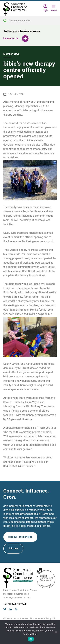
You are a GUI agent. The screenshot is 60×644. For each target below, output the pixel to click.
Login (45, 10)
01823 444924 (17, 603)
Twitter (4, 609)
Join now (13, 548)
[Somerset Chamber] (15, 9)
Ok (30, 639)
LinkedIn (11, 609)
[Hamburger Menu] (53, 6)
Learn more (10, 38)
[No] (56, 632)
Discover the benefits (20, 537)
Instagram (16, 609)
